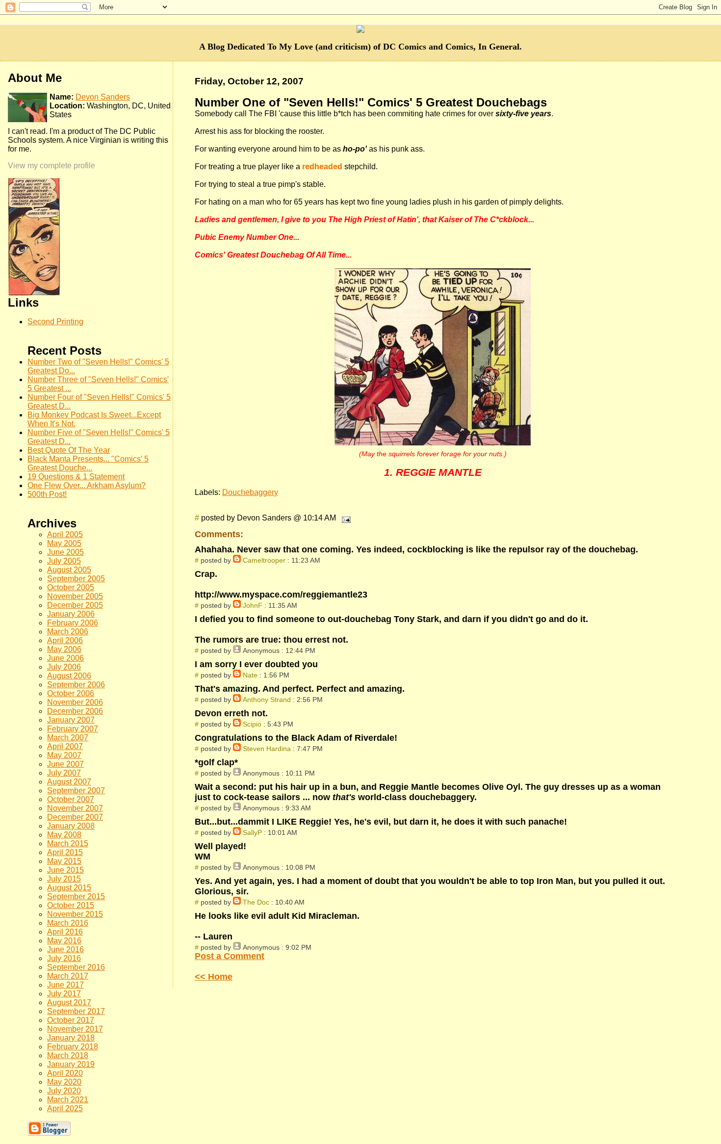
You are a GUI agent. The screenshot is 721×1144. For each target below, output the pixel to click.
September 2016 (76, 967)
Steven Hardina (267, 749)
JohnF (252, 605)
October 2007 (70, 799)
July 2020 (64, 1091)
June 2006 (65, 658)
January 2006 (71, 614)
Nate (250, 675)
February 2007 (72, 729)
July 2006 (64, 667)
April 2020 (65, 1073)
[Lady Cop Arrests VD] (34, 293)
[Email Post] (344, 518)
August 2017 (69, 1002)
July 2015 (64, 879)
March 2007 (67, 737)
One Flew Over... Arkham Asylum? (86, 485)
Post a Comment (229, 956)
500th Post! (47, 494)
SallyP (252, 832)
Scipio (252, 724)
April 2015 (65, 852)
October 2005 (70, 587)
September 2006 (76, 684)
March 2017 (67, 976)
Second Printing (55, 321)
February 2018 (72, 1046)
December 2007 (75, 817)
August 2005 (69, 570)
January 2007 (71, 720)
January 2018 (71, 1038)
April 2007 (65, 746)
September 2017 (76, 1011)
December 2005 (75, 605)
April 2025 (65, 1108)
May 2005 (64, 543)
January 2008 (71, 826)
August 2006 (69, 676)
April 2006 (65, 640)
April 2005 (65, 534)
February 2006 (72, 623)
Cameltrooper (264, 560)
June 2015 (65, 870)
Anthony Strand (267, 699)
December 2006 (75, 711)
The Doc (256, 902)
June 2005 (65, 552)
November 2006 (75, 702)
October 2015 (70, 905)
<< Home (213, 977)
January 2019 (71, 1064)
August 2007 (69, 782)
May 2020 (64, 1082)
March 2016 (67, 923)
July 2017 (64, 993)
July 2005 (64, 561)
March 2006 (67, 631)
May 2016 (64, 940)
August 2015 (69, 888)
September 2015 (76, 896)
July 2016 (64, 958)
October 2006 (70, 693)
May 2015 (64, 861)
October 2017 (70, 1020)
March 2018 (67, 1055)
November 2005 (75, 596)
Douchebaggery (250, 492)
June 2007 (65, 764)
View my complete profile (51, 165)
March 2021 (67, 1099)
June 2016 (65, 949)
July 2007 (64, 773)
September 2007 (76, 790)
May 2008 (64, 835)
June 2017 (65, 985)
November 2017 (75, 1029)
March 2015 (67, 843)
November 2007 (75, 808)
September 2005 (76, 578)
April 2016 (65, 932)
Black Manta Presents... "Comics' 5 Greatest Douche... (88, 463)
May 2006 (64, 649)
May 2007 (64, 755)
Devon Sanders (103, 97)
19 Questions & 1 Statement (76, 476)
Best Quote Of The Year (68, 450)
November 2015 (75, 914)
